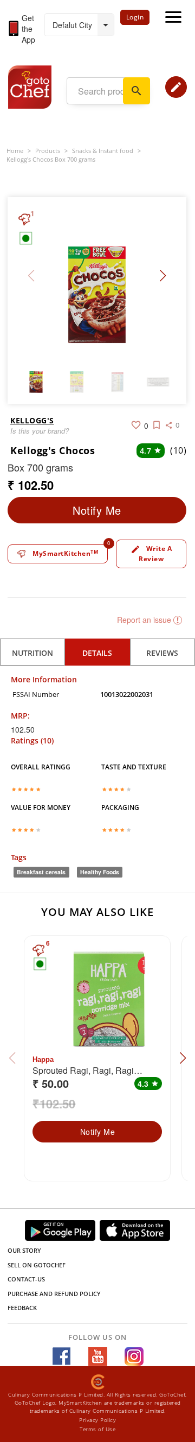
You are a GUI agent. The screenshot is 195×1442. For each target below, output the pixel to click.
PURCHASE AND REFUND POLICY (54, 1294)
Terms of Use (97, 1429)
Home (14, 151)
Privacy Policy (97, 1420)
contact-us (26, 1279)
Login (135, 17)
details (97, 653)
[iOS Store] (135, 1230)
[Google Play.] (60, 1230)
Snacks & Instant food (102, 151)
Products (47, 151)
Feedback (22, 1308)
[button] (162, 276)
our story (24, 1250)
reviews (162, 653)
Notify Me (97, 510)
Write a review (151, 553)
